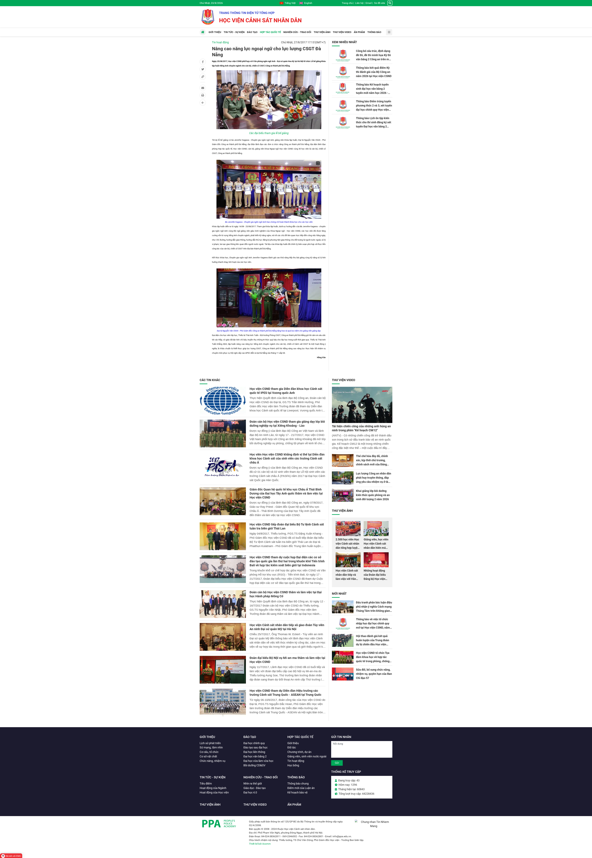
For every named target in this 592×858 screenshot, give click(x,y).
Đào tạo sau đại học (255, 747)
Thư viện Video (343, 380)
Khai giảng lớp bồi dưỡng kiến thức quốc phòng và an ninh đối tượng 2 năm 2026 (373, 495)
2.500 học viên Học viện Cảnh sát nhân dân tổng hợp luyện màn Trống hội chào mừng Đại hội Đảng (348, 548)
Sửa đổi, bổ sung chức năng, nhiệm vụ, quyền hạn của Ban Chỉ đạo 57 (374, 674)
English (308, 3)
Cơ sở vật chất (208, 756)
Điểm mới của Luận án (301, 788)
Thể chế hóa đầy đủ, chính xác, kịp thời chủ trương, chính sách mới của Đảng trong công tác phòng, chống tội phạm (373, 464)
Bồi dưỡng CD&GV (254, 765)
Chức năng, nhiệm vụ (212, 760)
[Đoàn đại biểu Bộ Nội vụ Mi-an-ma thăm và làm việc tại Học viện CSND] (223, 670)
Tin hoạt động (220, 42)
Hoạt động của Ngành (213, 788)
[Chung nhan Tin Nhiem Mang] (373, 826)
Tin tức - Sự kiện (212, 777)
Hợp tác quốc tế (300, 737)
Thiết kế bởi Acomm (260, 843)
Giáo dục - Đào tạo (254, 788)
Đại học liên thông (254, 752)
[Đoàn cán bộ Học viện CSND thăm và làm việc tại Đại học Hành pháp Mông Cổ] (223, 604)
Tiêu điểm (206, 783)
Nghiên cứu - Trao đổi (260, 777)
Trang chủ (347, 3)
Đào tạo (249, 737)
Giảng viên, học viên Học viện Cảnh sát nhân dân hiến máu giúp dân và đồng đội (376, 548)
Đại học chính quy (254, 743)
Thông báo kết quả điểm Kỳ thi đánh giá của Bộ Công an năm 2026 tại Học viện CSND (374, 72)
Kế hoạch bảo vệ (297, 792)
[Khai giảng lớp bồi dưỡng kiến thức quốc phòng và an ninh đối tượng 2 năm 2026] (343, 495)
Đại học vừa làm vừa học (258, 760)
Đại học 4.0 (250, 792)
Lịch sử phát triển (210, 743)
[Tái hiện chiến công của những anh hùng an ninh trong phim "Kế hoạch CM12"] (362, 405)
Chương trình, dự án (299, 752)
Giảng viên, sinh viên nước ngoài (306, 756)
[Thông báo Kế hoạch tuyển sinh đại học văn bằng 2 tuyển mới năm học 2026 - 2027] (343, 88)
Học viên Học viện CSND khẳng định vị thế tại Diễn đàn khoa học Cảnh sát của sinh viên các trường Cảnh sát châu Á (287, 458)
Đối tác (291, 747)
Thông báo (296, 777)
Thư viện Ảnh (342, 511)
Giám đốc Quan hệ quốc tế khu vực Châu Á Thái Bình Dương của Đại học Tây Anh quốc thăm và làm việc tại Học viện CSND (286, 493)
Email (369, 3)
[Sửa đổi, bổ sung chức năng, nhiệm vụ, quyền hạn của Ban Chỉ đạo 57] (343, 674)
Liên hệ (359, 3)
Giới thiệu (207, 737)
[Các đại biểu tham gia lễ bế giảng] (268, 99)
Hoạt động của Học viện (214, 792)
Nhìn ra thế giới (252, 783)
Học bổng (293, 765)
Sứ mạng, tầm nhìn (211, 747)
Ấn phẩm (294, 804)
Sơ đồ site (379, 3)
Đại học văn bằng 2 (255, 756)
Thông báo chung (298, 783)
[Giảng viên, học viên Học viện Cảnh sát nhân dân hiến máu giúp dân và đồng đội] (376, 528)
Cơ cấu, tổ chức (209, 752)
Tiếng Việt (290, 3)
